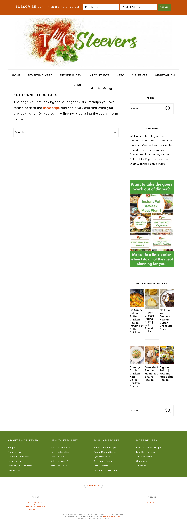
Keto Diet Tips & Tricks (62, 447)
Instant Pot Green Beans (106, 470)
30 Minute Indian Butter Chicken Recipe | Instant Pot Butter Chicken (137, 321)
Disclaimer (35, 504)
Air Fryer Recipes (145, 456)
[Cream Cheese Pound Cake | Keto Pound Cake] (152, 308)
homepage (51, 108)
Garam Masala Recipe (105, 452)
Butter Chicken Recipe (105, 447)
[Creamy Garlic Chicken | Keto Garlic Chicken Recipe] (137, 363)
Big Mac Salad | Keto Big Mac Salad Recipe (167, 373)
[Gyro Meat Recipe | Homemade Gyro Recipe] (152, 363)
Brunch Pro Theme (112, 516)
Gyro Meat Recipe (103, 456)
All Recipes (142, 465)
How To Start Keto (60, 452)
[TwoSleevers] (93, 65)
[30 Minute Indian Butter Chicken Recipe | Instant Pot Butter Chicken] (137, 306)
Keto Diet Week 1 (60, 456)
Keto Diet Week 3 (60, 465)
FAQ (151, 504)
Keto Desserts (101, 465)
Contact (151, 502)
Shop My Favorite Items (20, 465)
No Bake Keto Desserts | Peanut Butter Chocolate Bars (166, 319)
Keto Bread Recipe (103, 461)
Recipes (12, 447)
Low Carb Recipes (145, 452)
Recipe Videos (15, 461)
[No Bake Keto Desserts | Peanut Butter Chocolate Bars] (167, 306)
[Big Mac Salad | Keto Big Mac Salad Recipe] (167, 363)
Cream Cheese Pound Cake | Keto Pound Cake (149, 322)
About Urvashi (15, 452)
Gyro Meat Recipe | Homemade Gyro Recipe (152, 373)
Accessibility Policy (36, 509)
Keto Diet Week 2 (60, 461)
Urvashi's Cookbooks (19, 456)
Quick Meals (142, 461)
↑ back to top (93, 486)
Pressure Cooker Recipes (149, 447)
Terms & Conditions (35, 507)
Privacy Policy (15, 470)
